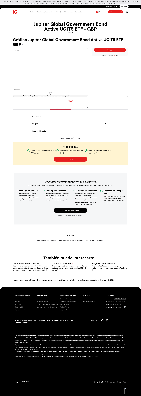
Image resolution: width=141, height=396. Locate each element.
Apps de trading (65, 299)
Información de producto (60, 108)
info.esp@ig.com (115, 304)
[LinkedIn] (107, 320)
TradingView (64, 304)
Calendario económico (91, 299)
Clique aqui (117, 307)
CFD (38, 299)
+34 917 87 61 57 (120, 299)
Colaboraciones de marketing (47, 304)
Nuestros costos (42, 301)
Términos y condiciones (36, 320)
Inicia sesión (124, 6)
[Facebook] (102, 320)
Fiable (117, 55)
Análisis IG (86, 295)
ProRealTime (64, 307)
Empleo (101, 382)
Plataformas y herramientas (45, 12)
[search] (126, 12)
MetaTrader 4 (64, 310)
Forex (17, 299)
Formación (78, 12)
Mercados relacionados (81, 108)
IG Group (95, 382)
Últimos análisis (68, 12)
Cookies (18, 322)
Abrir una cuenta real (115, 12)
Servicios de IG (42, 295)
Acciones (18, 304)
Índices (17, 301)
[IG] (15, 12)
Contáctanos (110, 295)
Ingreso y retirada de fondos (47, 307)
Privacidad (49, 320)
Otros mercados (20, 310)
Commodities (19, 307)
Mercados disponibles (23, 295)
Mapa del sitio (22, 320)
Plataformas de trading (68, 295)
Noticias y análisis (89, 301)
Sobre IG (58, 12)
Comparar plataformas (68, 301)
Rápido (104, 55)
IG (15, 320)
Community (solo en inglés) (63, 320)
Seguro (111, 55)
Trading (32, 12)
